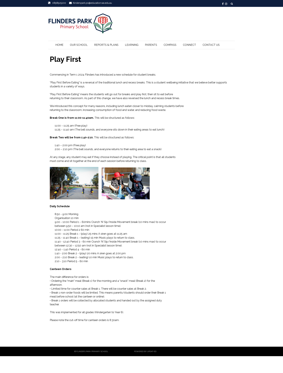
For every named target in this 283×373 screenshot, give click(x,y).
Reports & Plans (106, 44)
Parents (151, 44)
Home (59, 44)
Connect (189, 44)
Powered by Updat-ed (145, 351)
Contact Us (211, 44)
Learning (131, 44)
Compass (170, 44)
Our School (79, 44)
